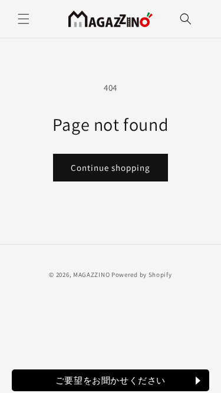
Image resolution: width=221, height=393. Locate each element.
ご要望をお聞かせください (110, 380)
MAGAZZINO (91, 274)
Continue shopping (110, 167)
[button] (24, 19)
